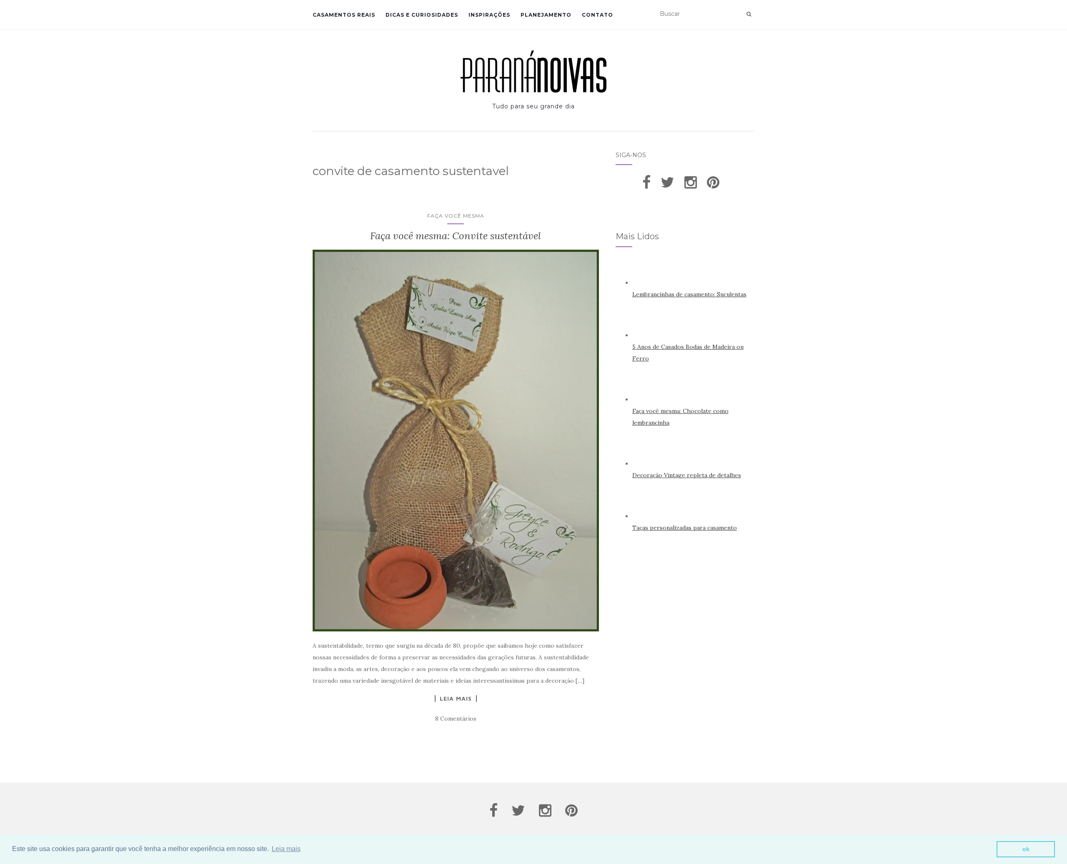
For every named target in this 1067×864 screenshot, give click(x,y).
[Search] (748, 14)
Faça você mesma (455, 216)
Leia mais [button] (286, 848)
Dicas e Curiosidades (422, 15)
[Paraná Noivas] (533, 71)
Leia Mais (456, 698)
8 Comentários (455, 718)
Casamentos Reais (344, 15)
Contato (597, 15)
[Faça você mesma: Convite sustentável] (456, 440)
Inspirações (489, 15)
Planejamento (546, 15)
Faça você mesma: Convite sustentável (455, 235)
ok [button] (1025, 849)
